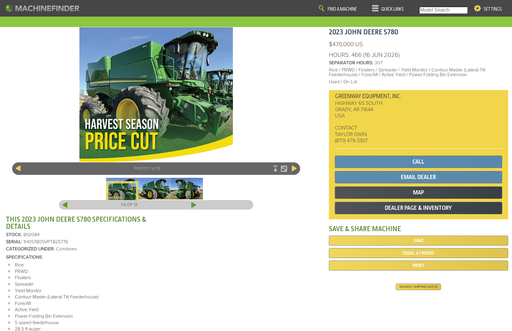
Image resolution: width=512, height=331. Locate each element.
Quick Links (392, 9)
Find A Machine (342, 9)
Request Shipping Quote (418, 287)
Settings (493, 9)
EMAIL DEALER (418, 177)
